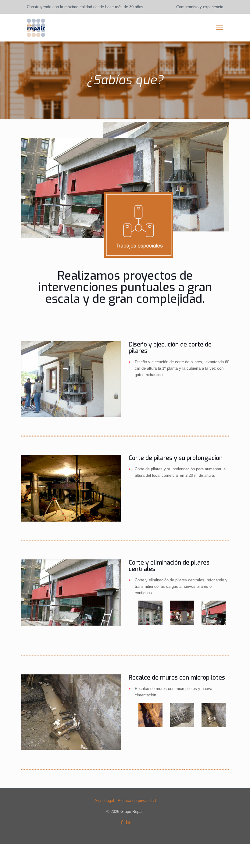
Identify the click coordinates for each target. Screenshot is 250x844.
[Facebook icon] (122, 822)
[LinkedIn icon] (128, 822)
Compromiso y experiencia (199, 7)
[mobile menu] (219, 27)
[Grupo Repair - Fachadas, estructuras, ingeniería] (36, 27)
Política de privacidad (137, 800)
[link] (71, 379)
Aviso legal (104, 800)
